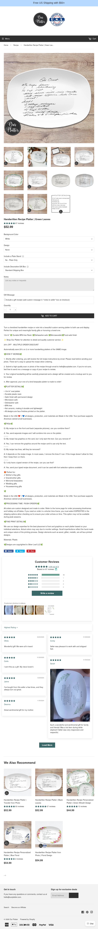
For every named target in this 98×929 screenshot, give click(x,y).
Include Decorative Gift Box (15, 266)
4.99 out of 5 (54, 566)
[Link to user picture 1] (70, 695)
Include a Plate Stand (12, 256)
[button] (9, 223)
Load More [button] (47, 745)
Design (6, 245)
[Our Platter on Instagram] (91, 912)
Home (6, 45)
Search (6, 907)
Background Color (11, 234)
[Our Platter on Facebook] (82, 912)
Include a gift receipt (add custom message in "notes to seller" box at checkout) (38, 299)
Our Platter (14, 919)
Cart (94, 38)
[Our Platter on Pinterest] (87, 912)
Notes (6, 276)
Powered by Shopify (27, 919)
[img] (9, 637)
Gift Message (9, 294)
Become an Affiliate (18, 907)
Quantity (7, 305)
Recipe (16, 45)
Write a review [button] (47, 593)
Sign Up (74, 895)
